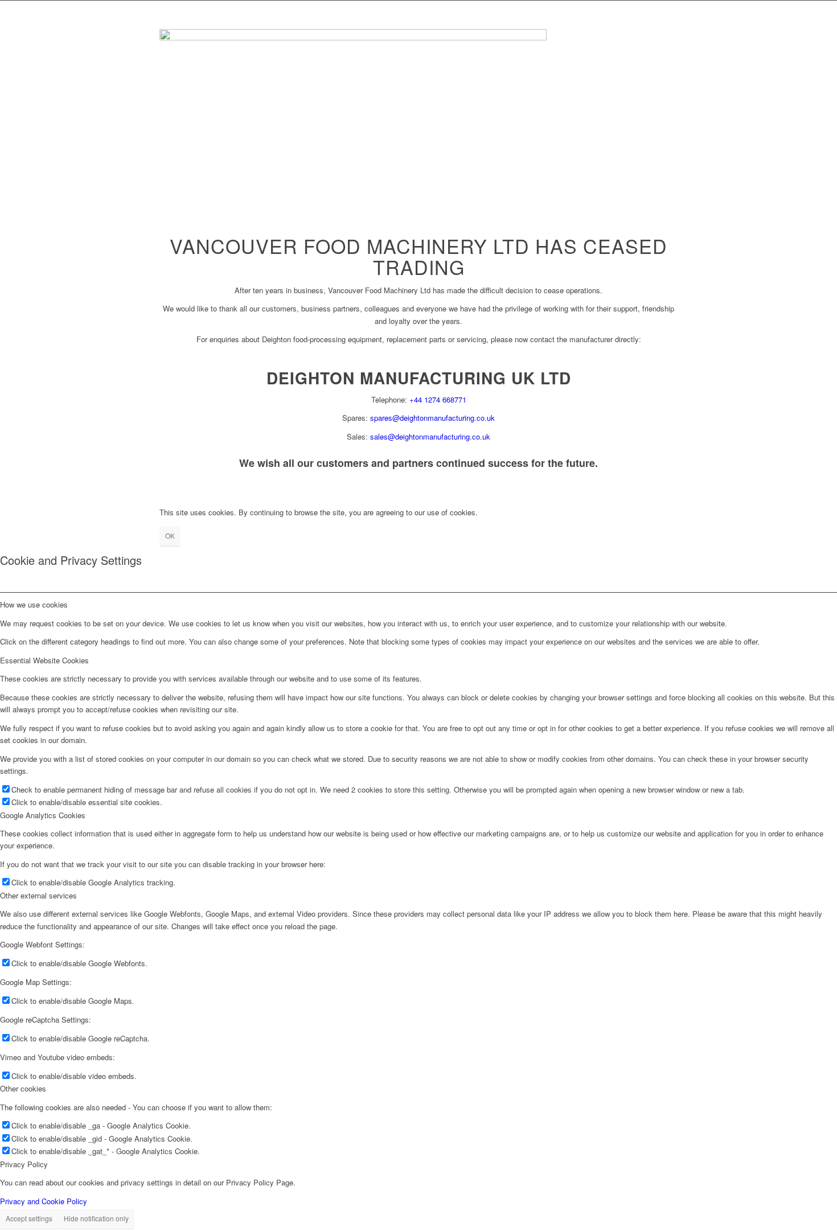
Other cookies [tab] (23, 1088)
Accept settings (29, 1218)
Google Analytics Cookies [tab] (42, 815)
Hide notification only (96, 1218)
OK (170, 535)
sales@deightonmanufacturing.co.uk (430, 436)
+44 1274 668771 (437, 399)
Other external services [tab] (38, 895)
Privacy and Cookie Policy (43, 1201)
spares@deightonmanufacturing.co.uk (432, 417)
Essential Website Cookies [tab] (44, 660)
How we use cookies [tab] (34, 604)
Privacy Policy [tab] (24, 1164)
